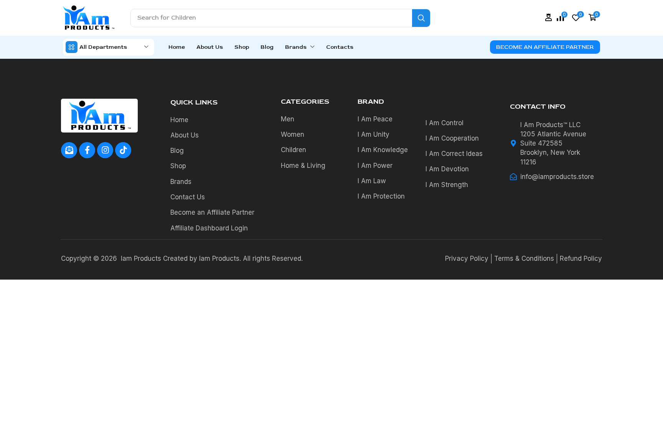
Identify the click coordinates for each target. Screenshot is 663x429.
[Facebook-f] (87, 150)
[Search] (421, 18)
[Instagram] (105, 150)
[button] (548, 17)
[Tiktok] (123, 150)
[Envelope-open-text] (69, 150)
